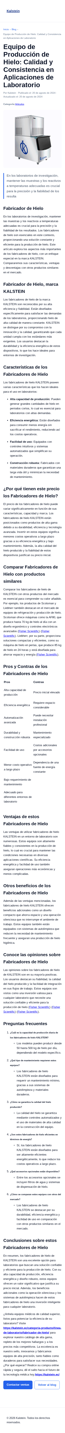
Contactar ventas (18, 1384)
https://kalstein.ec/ (47, 1374)
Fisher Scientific (29, 631)
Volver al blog (47, 1384)
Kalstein (13, 11)
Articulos (19, 104)
